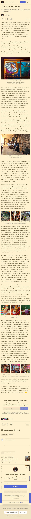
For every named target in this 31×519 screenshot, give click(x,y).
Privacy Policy (15, 498)
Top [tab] (3, 453)
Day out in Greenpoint (7, 457)
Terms (18, 508)
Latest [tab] (6, 453)
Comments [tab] (4, 434)
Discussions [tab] (12, 453)
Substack (8, 516)
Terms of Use (22, 495)
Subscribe (22, 2)
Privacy (14, 508)
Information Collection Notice (18, 496)
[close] (27, 468)
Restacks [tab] (11, 434)
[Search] (28, 453)
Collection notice (24, 508)
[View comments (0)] (7, 19)
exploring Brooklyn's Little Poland (9, 459)
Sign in (28, 2)
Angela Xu (7, 14)
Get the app (23, 512)
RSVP (10, 390)
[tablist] (7, 434)
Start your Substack (12, 512)
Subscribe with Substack (16, 492)
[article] (15, 460)
